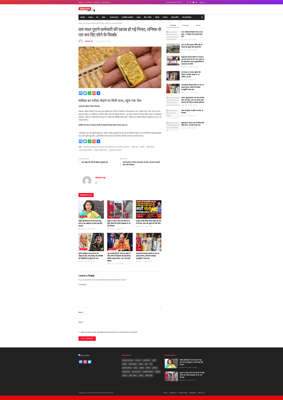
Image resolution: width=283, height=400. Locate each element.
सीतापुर (141, 375)
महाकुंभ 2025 (126, 371)
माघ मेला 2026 (114, 17)
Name (81, 312)
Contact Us (88, 2)
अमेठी (154, 360)
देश (97, 17)
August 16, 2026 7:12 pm (144, 261)
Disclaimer (97, 2)
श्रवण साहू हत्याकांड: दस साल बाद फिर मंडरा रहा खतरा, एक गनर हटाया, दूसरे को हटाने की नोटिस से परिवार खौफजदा (192, 100)
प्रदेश (103, 17)
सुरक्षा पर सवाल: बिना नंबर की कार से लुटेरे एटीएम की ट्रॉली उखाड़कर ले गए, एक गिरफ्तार (119, 223)
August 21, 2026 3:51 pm (115, 229)
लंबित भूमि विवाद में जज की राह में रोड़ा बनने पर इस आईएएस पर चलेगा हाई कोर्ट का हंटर (90, 223)
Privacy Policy (105, 2)
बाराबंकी (141, 368)
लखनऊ (90, 17)
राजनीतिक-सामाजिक (127, 17)
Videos (138, 360)
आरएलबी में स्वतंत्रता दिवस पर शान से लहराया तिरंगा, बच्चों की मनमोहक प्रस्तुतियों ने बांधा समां (147, 255)
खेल (146, 364)
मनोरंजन (165, 17)
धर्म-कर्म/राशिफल (186, 17)
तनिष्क (142, 147)
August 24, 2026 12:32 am (87, 229)
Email (81, 322)
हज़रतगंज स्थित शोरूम (115, 150)
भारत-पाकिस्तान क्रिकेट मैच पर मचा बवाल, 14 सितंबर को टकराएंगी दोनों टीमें (192, 34)
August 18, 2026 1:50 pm (87, 261)
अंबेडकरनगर (83, 216)
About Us (81, 2)
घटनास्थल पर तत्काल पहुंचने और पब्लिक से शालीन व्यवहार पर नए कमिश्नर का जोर (191, 74)
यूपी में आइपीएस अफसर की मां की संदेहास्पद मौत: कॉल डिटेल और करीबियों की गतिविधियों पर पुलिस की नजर (90, 255)
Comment (82, 284)
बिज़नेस (157, 17)
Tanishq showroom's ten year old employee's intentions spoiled (106, 147)
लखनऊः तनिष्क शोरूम (100, 150)
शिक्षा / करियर (148, 17)
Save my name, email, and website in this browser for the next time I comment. (109, 332)
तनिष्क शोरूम (150, 147)
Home (82, 17)
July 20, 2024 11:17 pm (103, 41)
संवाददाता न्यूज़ (89, 41)
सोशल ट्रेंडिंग (175, 17)
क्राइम (138, 17)
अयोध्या (124, 364)
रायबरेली (158, 371)
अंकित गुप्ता (135, 147)
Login (203, 2)
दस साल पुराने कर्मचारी (86, 150)
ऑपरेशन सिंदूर (132, 364)
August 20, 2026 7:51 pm (144, 226)
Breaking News (128, 360)
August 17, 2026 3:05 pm (115, 264)
